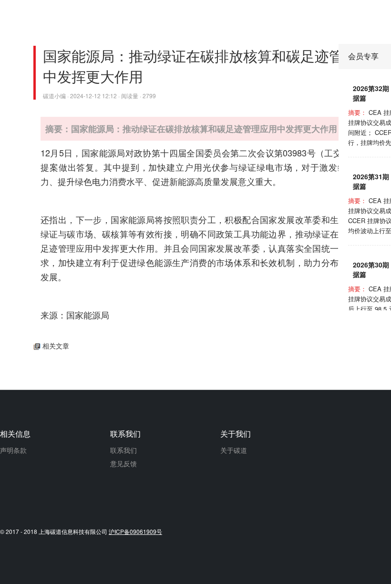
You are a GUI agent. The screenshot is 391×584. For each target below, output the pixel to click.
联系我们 (123, 450)
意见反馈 (123, 463)
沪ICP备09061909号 (135, 531)
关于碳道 (233, 450)
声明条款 (13, 450)
